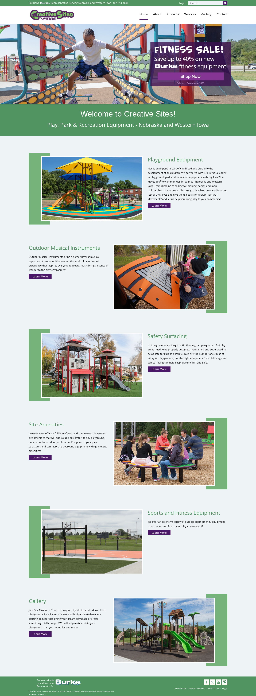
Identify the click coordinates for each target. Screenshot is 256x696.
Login (182, 3)
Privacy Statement (196, 688)
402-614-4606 (120, 3)
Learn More (159, 205)
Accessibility (180, 688)
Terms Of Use (213, 688)
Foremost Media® (37, 694)
